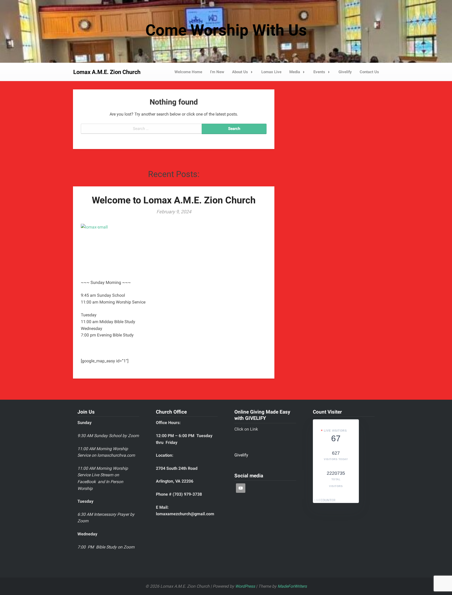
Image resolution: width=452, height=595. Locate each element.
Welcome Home (188, 72)
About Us (240, 72)
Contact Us (369, 72)
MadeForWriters (292, 586)
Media (294, 72)
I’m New (217, 72)
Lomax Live (271, 72)
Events (319, 72)
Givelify (345, 72)
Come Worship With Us (226, 30)
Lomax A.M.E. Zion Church (106, 72)
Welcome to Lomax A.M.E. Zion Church (174, 200)
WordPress (245, 586)
